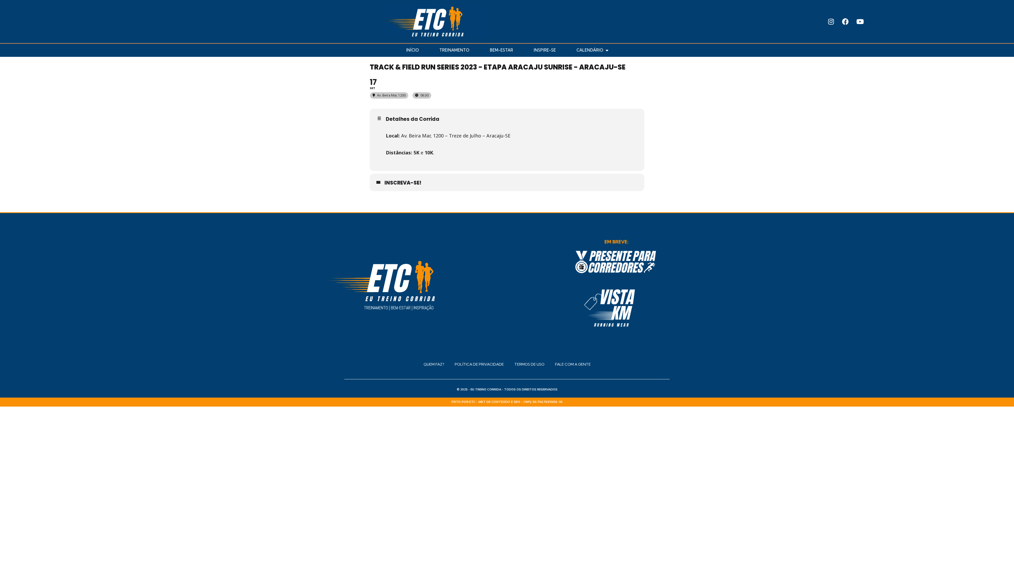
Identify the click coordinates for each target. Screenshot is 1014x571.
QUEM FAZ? (434, 364)
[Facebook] (845, 21)
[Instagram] (831, 21)
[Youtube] (860, 21)
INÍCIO (412, 50)
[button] (949, 22)
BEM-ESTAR (501, 50)
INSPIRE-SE (545, 50)
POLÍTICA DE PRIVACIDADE (479, 364)
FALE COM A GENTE (573, 364)
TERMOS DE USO (529, 364)
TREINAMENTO (454, 50)
